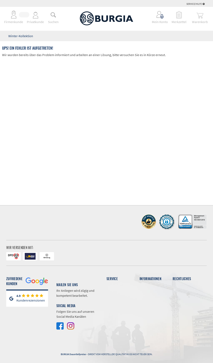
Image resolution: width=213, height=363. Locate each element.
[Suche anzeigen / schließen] (53, 15)
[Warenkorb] (200, 15)
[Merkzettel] (179, 15)
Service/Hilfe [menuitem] (194, 3)
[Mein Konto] (157, 15)
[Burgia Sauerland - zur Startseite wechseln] (106, 18)
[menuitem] (53, 15)
